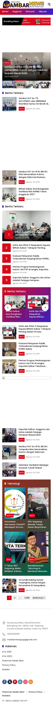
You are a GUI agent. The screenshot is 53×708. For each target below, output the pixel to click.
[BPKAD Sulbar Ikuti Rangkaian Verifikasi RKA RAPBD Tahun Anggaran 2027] (9, 195)
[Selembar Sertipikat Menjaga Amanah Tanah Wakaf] (9, 469)
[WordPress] (20, 682)
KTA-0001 (6, 651)
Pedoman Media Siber (13, 660)
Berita (7, 63)
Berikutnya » (39, 597)
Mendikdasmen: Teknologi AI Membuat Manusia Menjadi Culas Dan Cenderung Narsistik (37, 568)
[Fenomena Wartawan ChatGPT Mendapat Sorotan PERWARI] (15, 503)
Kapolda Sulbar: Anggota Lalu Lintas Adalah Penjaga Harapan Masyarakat (31, 279)
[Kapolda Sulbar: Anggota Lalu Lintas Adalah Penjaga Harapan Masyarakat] (9, 435)
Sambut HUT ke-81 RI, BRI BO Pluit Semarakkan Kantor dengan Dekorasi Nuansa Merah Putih (33, 175)
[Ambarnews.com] (23, 4)
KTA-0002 (7, 656)
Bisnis (21, 109)
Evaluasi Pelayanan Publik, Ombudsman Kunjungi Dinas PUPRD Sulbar (31, 257)
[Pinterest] (15, 682)
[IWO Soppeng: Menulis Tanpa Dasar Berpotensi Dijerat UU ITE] (38, 503)
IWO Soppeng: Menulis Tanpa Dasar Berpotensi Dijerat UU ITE (37, 524)
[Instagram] (25, 682)
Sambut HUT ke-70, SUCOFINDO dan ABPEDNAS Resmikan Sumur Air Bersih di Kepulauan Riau (33, 102)
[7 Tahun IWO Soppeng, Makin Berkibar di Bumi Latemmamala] (15, 547)
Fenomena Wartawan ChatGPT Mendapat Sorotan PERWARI (15, 524)
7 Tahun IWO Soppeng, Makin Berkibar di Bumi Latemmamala (13, 568)
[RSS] (30, 682)
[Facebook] (4, 682)
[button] (49, 4)
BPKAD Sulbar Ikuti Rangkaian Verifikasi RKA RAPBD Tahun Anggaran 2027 (26, 70)
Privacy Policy (9, 665)
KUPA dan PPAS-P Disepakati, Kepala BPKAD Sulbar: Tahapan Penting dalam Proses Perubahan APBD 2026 (31, 246)
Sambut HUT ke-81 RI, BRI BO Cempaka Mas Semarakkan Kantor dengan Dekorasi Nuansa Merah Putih (33, 450)
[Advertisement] (26, 141)
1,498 (26, 597)
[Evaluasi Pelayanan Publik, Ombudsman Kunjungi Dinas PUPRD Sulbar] (23, 21)
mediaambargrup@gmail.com (22, 639)
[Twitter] (9, 682)
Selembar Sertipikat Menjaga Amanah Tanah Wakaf (33, 466)
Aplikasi (10, 515)
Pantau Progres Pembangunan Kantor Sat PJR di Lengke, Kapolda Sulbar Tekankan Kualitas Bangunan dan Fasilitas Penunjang (31, 268)
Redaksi (6, 669)
